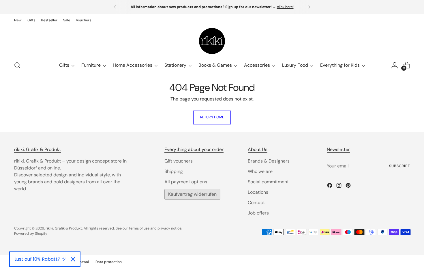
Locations (258, 192)
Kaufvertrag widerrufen (192, 194)
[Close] (73, 259)
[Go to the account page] (394, 65)
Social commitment (268, 182)
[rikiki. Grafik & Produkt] (212, 41)
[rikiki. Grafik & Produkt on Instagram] (339, 186)
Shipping (173, 171)
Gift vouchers (178, 161)
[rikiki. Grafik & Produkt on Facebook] (330, 186)
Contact (256, 202)
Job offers (258, 213)
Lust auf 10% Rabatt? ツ (40, 259)
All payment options (185, 182)
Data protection (108, 262)
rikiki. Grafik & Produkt (64, 228)
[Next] (309, 7)
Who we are (260, 171)
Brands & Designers (269, 161)
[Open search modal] (17, 65)
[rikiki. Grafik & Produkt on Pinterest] (348, 186)
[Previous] (115, 7)
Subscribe (399, 166)
